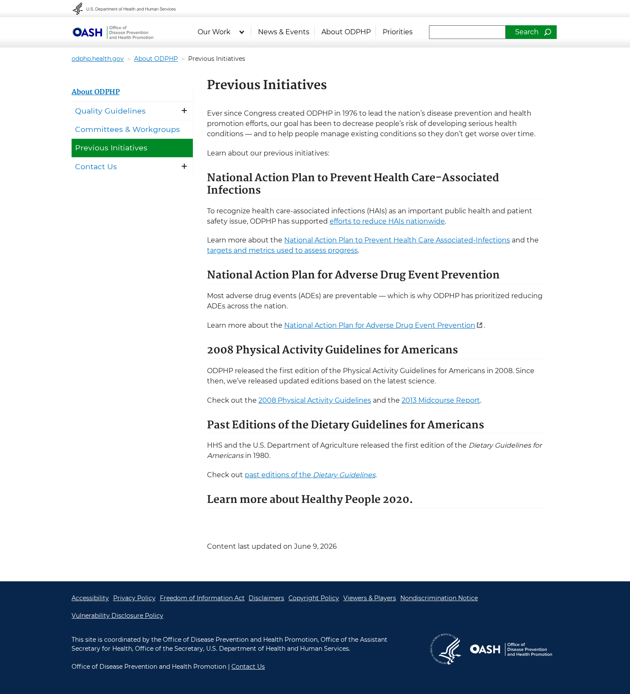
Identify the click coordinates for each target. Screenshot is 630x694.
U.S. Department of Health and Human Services (130, 8)
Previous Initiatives (111, 147)
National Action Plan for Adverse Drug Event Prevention (379, 325)
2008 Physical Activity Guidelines (314, 400)
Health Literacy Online (113, 32)
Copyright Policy (313, 598)
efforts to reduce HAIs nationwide (387, 221)
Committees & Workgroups (127, 129)
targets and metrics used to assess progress (282, 250)
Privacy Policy (134, 598)
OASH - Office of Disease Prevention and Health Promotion (511, 649)
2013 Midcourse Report (441, 400)
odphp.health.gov (98, 59)
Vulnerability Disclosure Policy (117, 615)
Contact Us (96, 166)
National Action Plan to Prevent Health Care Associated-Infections (397, 240)
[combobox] (467, 32)
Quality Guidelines (110, 110)
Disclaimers (266, 598)
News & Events (283, 32)
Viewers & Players (369, 598)
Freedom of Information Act (202, 598)
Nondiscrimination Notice (439, 598)
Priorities (398, 32)
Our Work (214, 32)
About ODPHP (346, 32)
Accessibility (90, 598)
